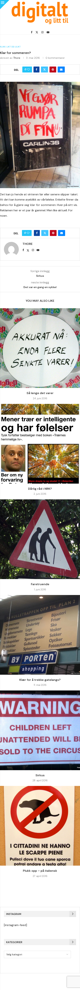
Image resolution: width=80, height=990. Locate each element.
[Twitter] (37, 32)
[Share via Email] (61, 69)
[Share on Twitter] (44, 69)
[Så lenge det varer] (40, 348)
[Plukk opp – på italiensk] (40, 826)
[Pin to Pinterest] (52, 69)
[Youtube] (48, 32)
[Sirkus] (40, 730)
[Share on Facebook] (36, 69)
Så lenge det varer (40, 393)
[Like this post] (28, 69)
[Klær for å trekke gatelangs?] (40, 635)
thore (16, 58)
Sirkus (40, 775)
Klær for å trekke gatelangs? (40, 680)
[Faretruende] (40, 539)
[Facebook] (31, 32)
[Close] (4, 4)
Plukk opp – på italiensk (40, 871)
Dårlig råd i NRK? (40, 489)
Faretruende (40, 584)
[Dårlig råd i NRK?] (40, 444)
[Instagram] (42, 32)
